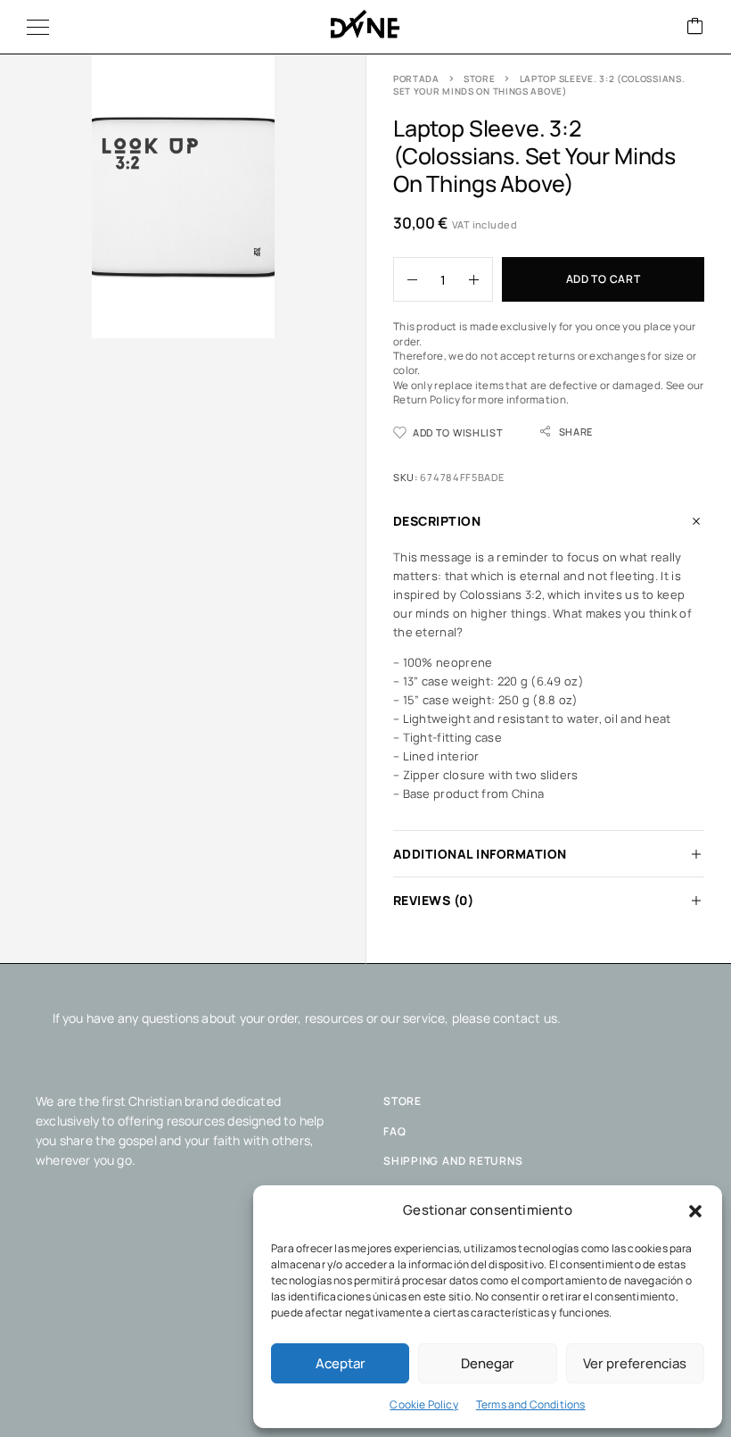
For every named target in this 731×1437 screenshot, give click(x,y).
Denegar (487, 1363)
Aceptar (341, 1363)
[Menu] (38, 27)
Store (480, 78)
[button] (695, 1211)
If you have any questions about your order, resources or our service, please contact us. (307, 1017)
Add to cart (603, 279)
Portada (416, 78)
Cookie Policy (423, 1404)
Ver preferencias (634, 1363)
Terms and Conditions (531, 1404)
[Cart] (695, 27)
